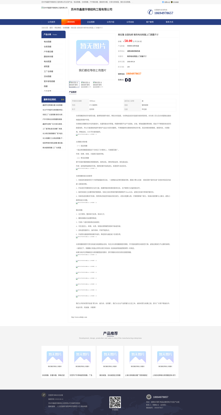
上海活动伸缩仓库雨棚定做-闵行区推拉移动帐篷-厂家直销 (145, 375)
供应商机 (71, 22)
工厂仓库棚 (48, 71)
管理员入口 (76, 406)
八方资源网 (61, 406)
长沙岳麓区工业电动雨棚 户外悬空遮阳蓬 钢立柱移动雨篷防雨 (53, 138)
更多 (62, 99)
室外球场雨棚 (49, 81)
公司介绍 (110, 22)
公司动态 (130, 22)
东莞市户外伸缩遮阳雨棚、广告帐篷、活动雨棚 (59, 375)
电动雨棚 (47, 42)
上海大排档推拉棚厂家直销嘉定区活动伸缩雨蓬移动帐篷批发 (119, 375)
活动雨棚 (47, 76)
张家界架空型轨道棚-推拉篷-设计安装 (53, 143)
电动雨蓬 (47, 62)
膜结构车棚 (48, 57)
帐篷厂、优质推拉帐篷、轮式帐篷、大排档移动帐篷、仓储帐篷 (175, 375)
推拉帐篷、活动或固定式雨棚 (82, 375)
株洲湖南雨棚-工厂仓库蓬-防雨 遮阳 (53, 148)
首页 (51, 28)
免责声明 (68, 406)
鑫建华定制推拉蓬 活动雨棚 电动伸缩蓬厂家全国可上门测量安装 (53, 105)
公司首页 (51, 22)
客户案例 (150, 22)
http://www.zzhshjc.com (79, 317)
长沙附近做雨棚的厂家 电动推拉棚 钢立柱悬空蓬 (53, 133)
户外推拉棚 (48, 52)
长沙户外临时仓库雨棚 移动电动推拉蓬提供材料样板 (53, 110)
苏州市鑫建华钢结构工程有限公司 (59, 403)
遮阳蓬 (46, 66)
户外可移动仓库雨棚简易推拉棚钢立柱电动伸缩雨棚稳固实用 (53, 119)
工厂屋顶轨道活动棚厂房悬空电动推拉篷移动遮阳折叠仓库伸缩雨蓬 (53, 129)
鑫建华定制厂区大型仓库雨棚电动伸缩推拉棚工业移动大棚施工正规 (53, 124)
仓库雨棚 (66, 28)
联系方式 (169, 22)
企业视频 (91, 22)
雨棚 (46, 86)
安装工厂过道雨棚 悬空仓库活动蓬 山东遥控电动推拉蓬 (53, 114)
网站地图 (84, 406)
